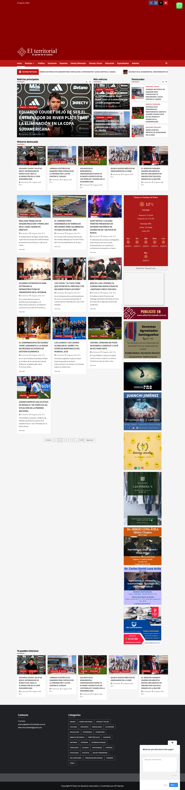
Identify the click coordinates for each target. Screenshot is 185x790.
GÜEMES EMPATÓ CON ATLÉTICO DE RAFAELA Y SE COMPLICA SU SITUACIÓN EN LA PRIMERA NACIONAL (33, 406)
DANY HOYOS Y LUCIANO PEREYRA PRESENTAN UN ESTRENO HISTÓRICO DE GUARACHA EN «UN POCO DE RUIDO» (103, 226)
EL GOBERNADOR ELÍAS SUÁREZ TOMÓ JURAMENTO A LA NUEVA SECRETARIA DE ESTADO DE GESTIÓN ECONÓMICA (33, 347)
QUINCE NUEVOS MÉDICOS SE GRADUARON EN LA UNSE (156, 132)
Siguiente (89, 440)
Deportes (64, 63)
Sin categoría (24, 277)
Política (41, 63)
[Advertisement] (92, 28)
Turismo (109, 758)
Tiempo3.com (150, 268)
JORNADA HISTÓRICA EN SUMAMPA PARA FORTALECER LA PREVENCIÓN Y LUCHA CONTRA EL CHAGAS (54, 123)
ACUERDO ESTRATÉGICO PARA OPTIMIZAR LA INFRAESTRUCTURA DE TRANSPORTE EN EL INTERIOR (32, 288)
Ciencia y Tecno (95, 63)
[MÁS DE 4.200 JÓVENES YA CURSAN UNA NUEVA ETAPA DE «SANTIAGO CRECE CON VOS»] (105, 269)
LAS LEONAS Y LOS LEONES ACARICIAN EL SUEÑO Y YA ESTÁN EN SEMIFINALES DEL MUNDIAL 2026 (67, 347)
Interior (33, 113)
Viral (72, 763)
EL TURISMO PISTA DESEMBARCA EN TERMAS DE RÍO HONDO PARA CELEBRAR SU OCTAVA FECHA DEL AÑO (69, 225)
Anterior (49, 440)
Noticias (28, 63)
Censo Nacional (85, 722)
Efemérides (87, 732)
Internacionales (98, 742)
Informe (73, 742)
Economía (52, 63)
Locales (155, 162)
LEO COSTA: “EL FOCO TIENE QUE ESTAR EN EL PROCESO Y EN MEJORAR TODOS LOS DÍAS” (69, 286)
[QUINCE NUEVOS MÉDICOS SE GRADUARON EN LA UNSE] (138, 131)
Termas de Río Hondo (94, 758)
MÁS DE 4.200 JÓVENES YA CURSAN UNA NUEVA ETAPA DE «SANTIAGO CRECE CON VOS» (104, 286)
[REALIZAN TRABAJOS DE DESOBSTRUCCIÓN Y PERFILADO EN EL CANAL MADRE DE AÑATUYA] (34, 206)
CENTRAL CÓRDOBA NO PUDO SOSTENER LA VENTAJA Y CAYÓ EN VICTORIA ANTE (104, 345)
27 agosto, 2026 (36, 134)
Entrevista (100, 732)
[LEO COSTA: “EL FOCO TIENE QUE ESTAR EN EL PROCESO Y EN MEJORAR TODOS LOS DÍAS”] (69, 269)
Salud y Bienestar (78, 63)
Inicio (19, 63)
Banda (73, 722)
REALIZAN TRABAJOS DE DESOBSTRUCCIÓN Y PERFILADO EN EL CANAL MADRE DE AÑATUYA (34, 225)
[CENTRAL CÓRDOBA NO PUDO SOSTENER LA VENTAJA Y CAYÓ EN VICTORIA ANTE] (105, 328)
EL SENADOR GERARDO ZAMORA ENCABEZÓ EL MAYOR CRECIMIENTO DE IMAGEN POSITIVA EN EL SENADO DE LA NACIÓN (151, 173)
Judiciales (74, 747)
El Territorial (24, 134)
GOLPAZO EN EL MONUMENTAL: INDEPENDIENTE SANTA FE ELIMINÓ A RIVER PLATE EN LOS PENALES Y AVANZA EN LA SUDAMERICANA (122, 72)
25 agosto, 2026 (72, 293)
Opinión (109, 747)
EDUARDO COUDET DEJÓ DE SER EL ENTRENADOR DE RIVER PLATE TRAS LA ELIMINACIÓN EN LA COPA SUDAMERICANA (111, 98)
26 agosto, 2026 (36, 233)
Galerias (135, 63)
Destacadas (24, 113)
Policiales (74, 753)
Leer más (22, 249)
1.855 (81, 440)
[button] (166, 63)
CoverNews (105, 786)
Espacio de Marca (77, 737)
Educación (109, 63)
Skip (165, 785)
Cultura (73, 727)
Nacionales (97, 747)
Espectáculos (123, 63)
